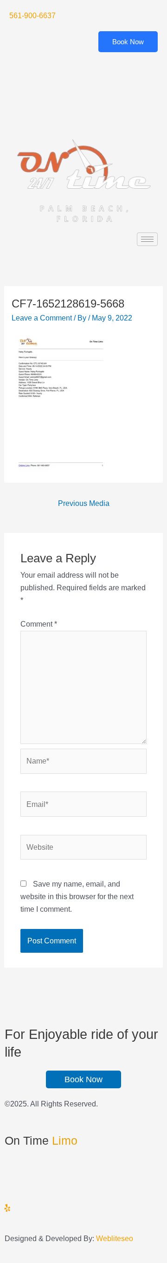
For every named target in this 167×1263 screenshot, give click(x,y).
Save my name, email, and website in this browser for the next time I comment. (77, 896)
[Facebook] (83, 67)
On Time (41, 1140)
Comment (38, 624)
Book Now (128, 42)
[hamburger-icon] (147, 239)
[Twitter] (83, 89)
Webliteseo (114, 1238)
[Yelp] (83, 111)
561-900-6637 (32, 15)
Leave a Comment (42, 318)
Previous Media (83, 503)
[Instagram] (83, 1207)
